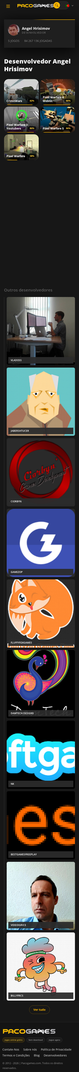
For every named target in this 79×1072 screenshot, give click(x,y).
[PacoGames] (29, 1032)
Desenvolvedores (55, 1055)
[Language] (70, 6)
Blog (37, 1055)
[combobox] (63, 5)
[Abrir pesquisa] (56, 5)
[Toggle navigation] (8, 6)
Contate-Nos (10, 1049)
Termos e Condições (16, 1055)
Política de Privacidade (56, 1049)
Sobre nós (30, 1049)
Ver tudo (39, 1010)
